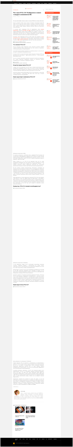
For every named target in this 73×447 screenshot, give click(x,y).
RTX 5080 (28, 30)
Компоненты (16, 386)
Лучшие (38, 3)
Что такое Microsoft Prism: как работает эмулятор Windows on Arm (19, 429)
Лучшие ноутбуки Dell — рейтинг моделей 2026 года (56, 48)
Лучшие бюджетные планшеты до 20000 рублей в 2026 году (56, 32)
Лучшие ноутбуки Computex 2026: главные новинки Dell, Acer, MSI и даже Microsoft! (56, 18)
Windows (50, 3)
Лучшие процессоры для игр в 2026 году (19, 416)
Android (45, 3)
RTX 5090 (24, 30)
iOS (42, 3)
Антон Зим (14, 16)
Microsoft (17, 426)
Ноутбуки (29, 3)
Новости (15, 3)
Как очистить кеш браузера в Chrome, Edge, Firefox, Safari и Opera (30, 416)
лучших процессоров (24, 38)
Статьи (24, 3)
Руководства (15, 9)
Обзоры (20, 3)
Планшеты (34, 3)
